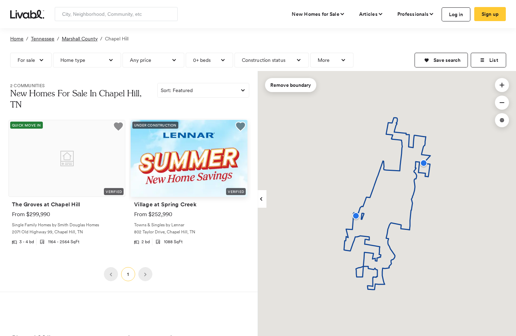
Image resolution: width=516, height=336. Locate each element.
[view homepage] (27, 14)
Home (17, 38)
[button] (441, 60)
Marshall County (80, 38)
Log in (456, 14)
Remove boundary (290, 85)
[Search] (170, 14)
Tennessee (42, 38)
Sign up (490, 14)
